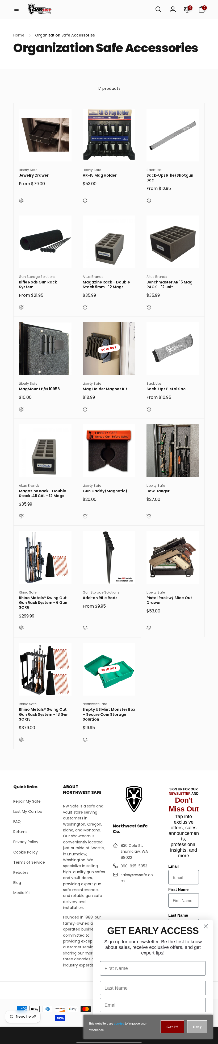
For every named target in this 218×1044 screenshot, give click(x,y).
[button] (16, 9)
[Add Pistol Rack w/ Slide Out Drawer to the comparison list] (148, 628)
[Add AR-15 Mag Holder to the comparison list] (85, 201)
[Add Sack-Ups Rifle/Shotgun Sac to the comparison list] (148, 201)
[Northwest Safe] (134, 812)
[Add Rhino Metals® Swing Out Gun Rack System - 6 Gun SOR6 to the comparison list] (21, 628)
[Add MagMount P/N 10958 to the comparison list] (21, 410)
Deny (197, 1027)
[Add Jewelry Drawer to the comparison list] (21, 201)
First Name (178, 889)
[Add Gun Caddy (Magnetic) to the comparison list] (85, 517)
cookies (119, 1024)
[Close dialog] (206, 926)
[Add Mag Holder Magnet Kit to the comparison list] (85, 410)
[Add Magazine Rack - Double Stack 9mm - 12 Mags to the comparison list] (85, 308)
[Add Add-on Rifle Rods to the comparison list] (85, 628)
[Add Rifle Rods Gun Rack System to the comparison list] (21, 308)
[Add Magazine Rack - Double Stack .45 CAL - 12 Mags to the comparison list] (21, 517)
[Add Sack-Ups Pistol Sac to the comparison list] (148, 410)
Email (173, 866)
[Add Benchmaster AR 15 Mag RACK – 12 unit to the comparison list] (148, 308)
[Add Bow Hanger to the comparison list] (148, 517)
